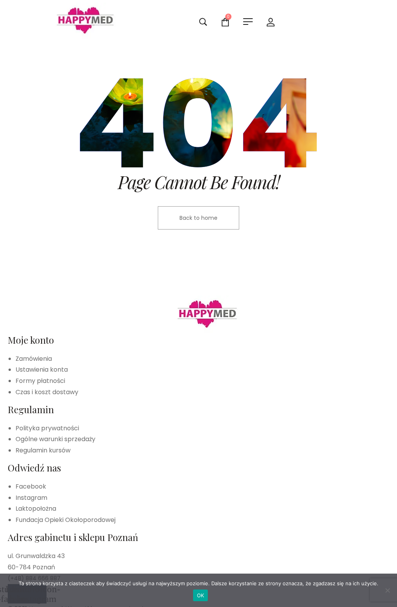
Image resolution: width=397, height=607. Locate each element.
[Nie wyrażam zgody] (387, 590)
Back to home (198, 218)
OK (200, 595)
